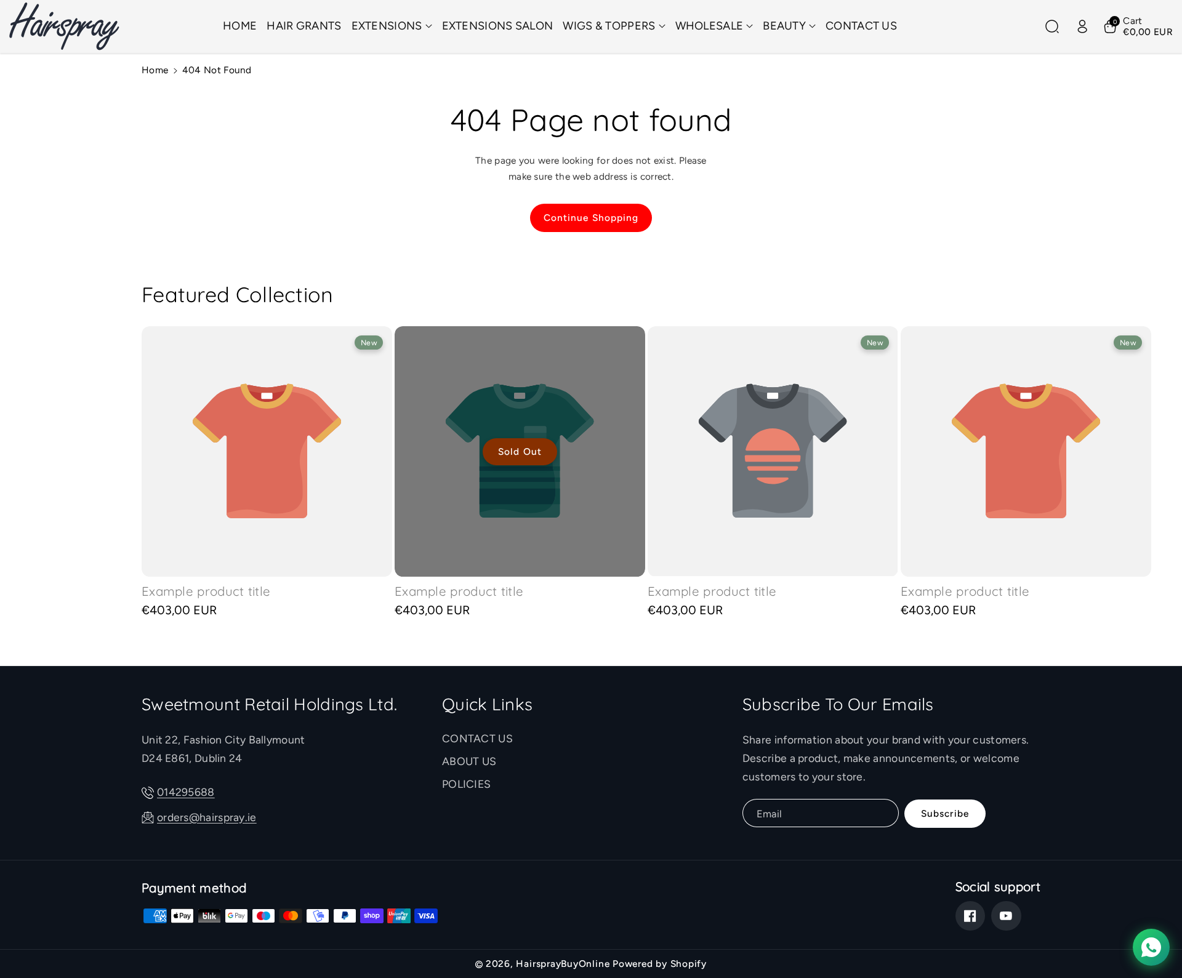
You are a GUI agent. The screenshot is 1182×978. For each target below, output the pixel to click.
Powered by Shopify (660, 963)
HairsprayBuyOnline (562, 963)
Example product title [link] (206, 591)
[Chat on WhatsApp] (1151, 947)
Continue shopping (591, 217)
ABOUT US (469, 761)
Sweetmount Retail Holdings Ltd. (269, 704)
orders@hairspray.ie (207, 817)
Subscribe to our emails (838, 704)
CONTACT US (477, 738)
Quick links (487, 704)
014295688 (186, 791)
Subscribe (945, 813)
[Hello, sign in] (1082, 26)
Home (155, 70)
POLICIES (466, 783)
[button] (392, 26)
